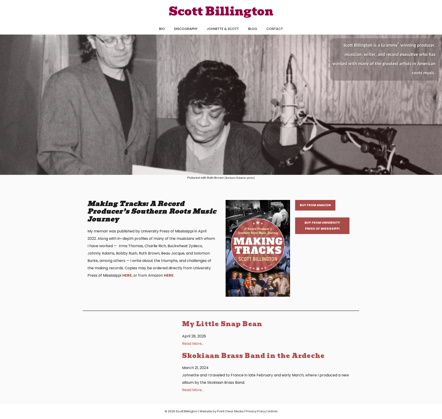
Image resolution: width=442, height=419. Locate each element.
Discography (186, 28)
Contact (274, 28)
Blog (252, 28)
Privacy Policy (256, 411)
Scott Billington (221, 11)
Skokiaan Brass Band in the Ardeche (253, 356)
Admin (273, 411)
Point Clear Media (230, 411)
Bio (162, 28)
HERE (127, 275)
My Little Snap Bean (222, 324)
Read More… (193, 343)
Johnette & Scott (223, 28)
